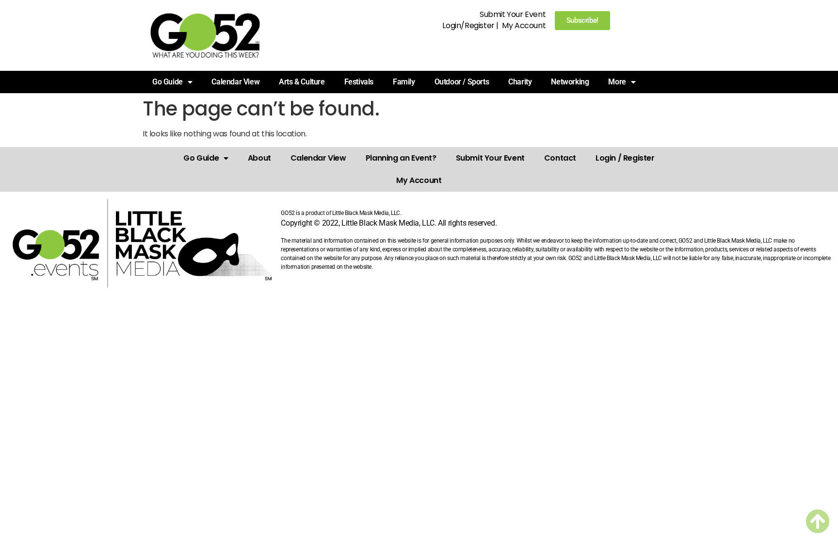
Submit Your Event (513, 14)
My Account (524, 25)
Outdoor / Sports (462, 81)
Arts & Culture (301, 81)
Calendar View (235, 81)
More (617, 81)
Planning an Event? (401, 158)
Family (404, 81)
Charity (520, 81)
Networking (570, 81)
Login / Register (625, 158)
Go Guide (201, 158)
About (259, 158)
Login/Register (468, 25)
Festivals (358, 81)
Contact (560, 158)
